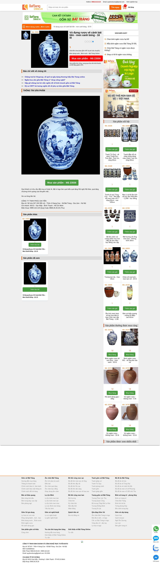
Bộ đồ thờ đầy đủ (74, 484)
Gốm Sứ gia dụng (27, 512)
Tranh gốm (95, 489)
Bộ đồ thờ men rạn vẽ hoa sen (78, 491)
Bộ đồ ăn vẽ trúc (120, 481)
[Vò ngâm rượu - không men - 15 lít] (129, 420)
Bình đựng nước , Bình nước (31, 520)
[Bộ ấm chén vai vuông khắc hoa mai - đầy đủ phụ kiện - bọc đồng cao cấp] (112, 224)
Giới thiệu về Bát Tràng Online (55, 535)
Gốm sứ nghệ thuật (52, 512)
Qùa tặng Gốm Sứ (98, 512)
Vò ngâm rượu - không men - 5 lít (130, 398)
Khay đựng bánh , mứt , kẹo (31, 518)
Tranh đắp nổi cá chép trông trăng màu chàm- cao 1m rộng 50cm (130, 157)
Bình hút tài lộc (120, 503)
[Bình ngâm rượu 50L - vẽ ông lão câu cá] (129, 345)
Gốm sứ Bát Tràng (28, 478)
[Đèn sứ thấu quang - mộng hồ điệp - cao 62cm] (129, 300)
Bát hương (72, 498)
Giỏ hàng (131, 7)
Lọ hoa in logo (96, 526)
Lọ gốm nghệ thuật (51, 518)
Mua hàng (112, 354)
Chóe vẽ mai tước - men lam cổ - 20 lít (130, 278)
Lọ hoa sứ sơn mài (27, 515)
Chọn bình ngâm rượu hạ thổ (118, 39)
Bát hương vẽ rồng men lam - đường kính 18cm (130, 238)
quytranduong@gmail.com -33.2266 (38, 553)
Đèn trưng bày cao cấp (29, 501)
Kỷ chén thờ (72, 503)
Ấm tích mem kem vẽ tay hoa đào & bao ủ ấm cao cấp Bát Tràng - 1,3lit (112, 316)
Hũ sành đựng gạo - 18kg (112, 398)
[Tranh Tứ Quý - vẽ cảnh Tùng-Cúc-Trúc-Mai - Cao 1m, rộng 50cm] (112, 141)
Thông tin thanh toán (28, 484)
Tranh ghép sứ (97, 481)
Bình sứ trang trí (120, 498)
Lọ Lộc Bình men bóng (52, 506)
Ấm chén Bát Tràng (52, 478)
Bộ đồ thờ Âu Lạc (74, 486)
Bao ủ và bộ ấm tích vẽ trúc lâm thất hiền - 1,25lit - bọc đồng (129, 196)
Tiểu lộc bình (49, 508)
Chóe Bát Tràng (120, 501)
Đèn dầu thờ (72, 506)
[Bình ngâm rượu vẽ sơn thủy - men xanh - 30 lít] (112, 345)
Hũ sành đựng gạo (27, 526)
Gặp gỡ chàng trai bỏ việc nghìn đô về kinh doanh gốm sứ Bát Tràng (52, 83)
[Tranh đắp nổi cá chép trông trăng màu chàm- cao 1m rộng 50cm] (129, 141)
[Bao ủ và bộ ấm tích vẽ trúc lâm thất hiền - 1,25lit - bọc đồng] (129, 181)
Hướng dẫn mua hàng (28, 481)
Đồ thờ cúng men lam (76, 495)
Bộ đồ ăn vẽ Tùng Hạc (122, 484)
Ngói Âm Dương (120, 520)
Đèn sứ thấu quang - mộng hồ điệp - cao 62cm (130, 315)
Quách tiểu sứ (73, 512)
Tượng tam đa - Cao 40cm (112, 278)
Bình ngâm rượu (27, 523)
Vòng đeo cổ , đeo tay (99, 523)
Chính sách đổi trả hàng (29, 491)
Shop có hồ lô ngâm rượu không (119, 54)
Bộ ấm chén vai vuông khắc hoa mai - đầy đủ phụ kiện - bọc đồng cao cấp (112, 239)
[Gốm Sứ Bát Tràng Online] (34, 7)
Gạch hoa (118, 515)
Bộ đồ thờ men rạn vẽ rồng (77, 481)
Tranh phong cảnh (98, 486)
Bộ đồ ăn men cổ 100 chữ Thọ (125, 491)
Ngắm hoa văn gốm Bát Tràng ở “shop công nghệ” (45, 80)
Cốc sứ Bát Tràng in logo (100, 520)
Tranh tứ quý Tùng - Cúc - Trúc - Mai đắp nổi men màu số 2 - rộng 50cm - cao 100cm (112, 198)
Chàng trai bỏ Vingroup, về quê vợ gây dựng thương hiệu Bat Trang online (55, 77)
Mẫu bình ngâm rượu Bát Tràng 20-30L (122, 44)
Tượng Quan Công (98, 501)
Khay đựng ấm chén (52, 491)
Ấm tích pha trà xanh (52, 481)
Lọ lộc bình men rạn (51, 501)
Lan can (118, 523)
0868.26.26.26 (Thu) (57, 208)
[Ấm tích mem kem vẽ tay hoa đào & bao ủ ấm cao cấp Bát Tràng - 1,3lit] (112, 300)
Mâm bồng (71, 508)
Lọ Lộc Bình (49, 495)
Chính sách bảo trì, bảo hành (31, 486)
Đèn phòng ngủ (26, 503)
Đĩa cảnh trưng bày (121, 508)
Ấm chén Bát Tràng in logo (101, 515)
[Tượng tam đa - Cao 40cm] (112, 264)
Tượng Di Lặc (96, 508)
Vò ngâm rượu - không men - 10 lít (112, 434)
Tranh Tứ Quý (96, 484)
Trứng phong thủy (121, 506)
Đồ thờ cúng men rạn (76, 478)
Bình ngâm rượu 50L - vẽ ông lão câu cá (129, 360)
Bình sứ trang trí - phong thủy (126, 495)
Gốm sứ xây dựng (121, 512)
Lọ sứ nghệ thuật (50, 515)
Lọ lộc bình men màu (52, 503)
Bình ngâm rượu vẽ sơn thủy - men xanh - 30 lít (112, 360)
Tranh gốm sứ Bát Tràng (100, 478)
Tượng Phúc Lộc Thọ (99, 498)
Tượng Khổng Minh (98, 506)
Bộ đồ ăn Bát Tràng (122, 478)
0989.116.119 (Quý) (37, 208)
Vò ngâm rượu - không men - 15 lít (130, 434)
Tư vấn (47, 537)
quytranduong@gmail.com (115, 2)
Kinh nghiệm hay (132, 2)
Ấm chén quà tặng (51, 486)
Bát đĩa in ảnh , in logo (99, 518)
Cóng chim (25, 532)
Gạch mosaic (119, 518)
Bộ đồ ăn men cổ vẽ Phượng (125, 489)
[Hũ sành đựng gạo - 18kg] (112, 384)
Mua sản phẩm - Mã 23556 (86, 58)
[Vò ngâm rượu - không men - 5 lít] (129, 384)
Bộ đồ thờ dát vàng (74, 489)
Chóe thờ (71, 501)
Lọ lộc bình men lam (52, 498)
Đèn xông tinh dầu (27, 498)
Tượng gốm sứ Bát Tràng (101, 495)
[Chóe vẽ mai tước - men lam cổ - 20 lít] (129, 264)
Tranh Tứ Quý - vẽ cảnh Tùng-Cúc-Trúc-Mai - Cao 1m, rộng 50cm (112, 157)
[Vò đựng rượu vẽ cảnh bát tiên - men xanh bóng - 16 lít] (49, 67)
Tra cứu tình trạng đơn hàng (55, 529)
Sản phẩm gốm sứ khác (30, 529)
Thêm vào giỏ (34, 245)
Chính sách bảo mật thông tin (31, 489)
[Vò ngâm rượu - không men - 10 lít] (112, 420)
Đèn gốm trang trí (121, 526)
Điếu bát (47, 484)
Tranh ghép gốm (97, 491)
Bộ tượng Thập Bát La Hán (101, 503)
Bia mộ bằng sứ (73, 515)
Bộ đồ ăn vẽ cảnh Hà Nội (123, 486)
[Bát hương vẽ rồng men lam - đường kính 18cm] (129, 224)
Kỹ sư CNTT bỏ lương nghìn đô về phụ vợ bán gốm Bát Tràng (49, 86)
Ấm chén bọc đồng (51, 489)
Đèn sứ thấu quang (28, 495)
